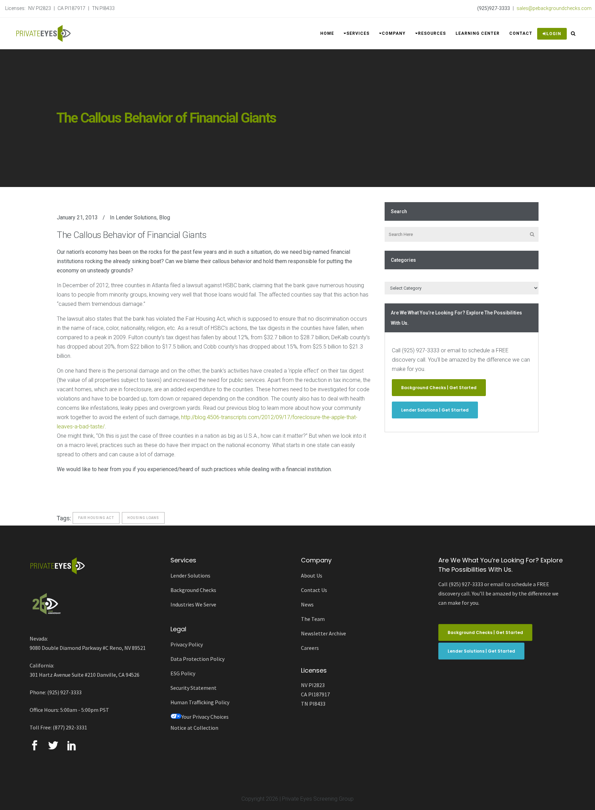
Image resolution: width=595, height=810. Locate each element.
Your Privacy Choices (205, 716)
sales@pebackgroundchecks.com (554, 8)
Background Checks (193, 589)
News (307, 604)
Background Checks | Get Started (439, 388)
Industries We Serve (193, 604)
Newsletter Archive (323, 633)
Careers (310, 647)
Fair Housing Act (96, 518)
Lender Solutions (136, 217)
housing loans (143, 518)
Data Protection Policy (197, 658)
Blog (164, 217)
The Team (313, 618)
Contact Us (314, 589)
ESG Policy (182, 673)
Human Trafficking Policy (199, 702)
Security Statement (193, 687)
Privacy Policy (186, 644)
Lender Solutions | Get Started (435, 410)
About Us (311, 575)
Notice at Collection (194, 727)
